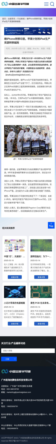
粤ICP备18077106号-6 (18, 440)
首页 (4, 18)
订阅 (7, 359)
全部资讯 (11, 18)
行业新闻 (21, 18)
